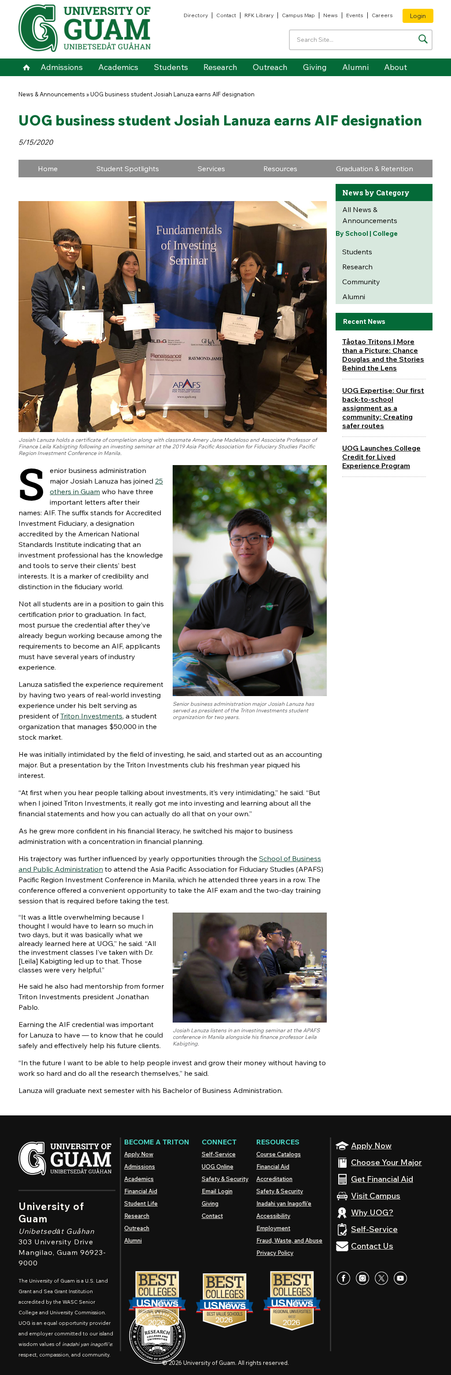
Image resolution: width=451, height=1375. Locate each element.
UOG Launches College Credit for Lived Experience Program (381, 457)
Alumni (355, 67)
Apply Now (138, 1154)
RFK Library (259, 15)
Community (361, 281)
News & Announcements (51, 94)
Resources (280, 168)
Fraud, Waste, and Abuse (289, 1240)
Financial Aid (140, 1191)
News (330, 15)
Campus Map (298, 15)
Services (211, 168)
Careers (382, 15)
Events (354, 15)
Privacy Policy (274, 1252)
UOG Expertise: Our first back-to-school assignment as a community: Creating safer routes (383, 408)
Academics (118, 67)
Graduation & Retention (374, 168)
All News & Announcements (369, 215)
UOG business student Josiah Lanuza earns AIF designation (172, 94)
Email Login (217, 1191)
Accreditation (274, 1178)
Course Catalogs (278, 1154)
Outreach (270, 67)
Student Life (141, 1203)
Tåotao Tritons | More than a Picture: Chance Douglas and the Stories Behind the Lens (383, 354)
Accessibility (273, 1215)
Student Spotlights (127, 168)
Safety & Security (225, 1178)
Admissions (62, 67)
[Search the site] (423, 39)
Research (220, 67)
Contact (226, 15)
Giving (315, 67)
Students (171, 67)
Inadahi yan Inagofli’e (283, 1203)
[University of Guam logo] (84, 28)
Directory (196, 15)
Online (217, 1166)
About (395, 67)
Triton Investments (91, 715)
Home (26, 67)
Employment (273, 1228)
